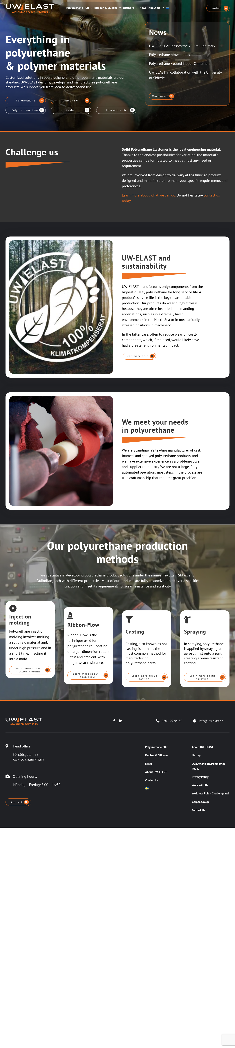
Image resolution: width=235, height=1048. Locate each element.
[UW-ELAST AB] (30, 4)
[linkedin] (120, 720)
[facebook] (114, 720)
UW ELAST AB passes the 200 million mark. (182, 45)
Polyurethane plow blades (169, 54)
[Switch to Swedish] (167, 8)
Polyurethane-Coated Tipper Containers (179, 63)
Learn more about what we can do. (149, 195)
